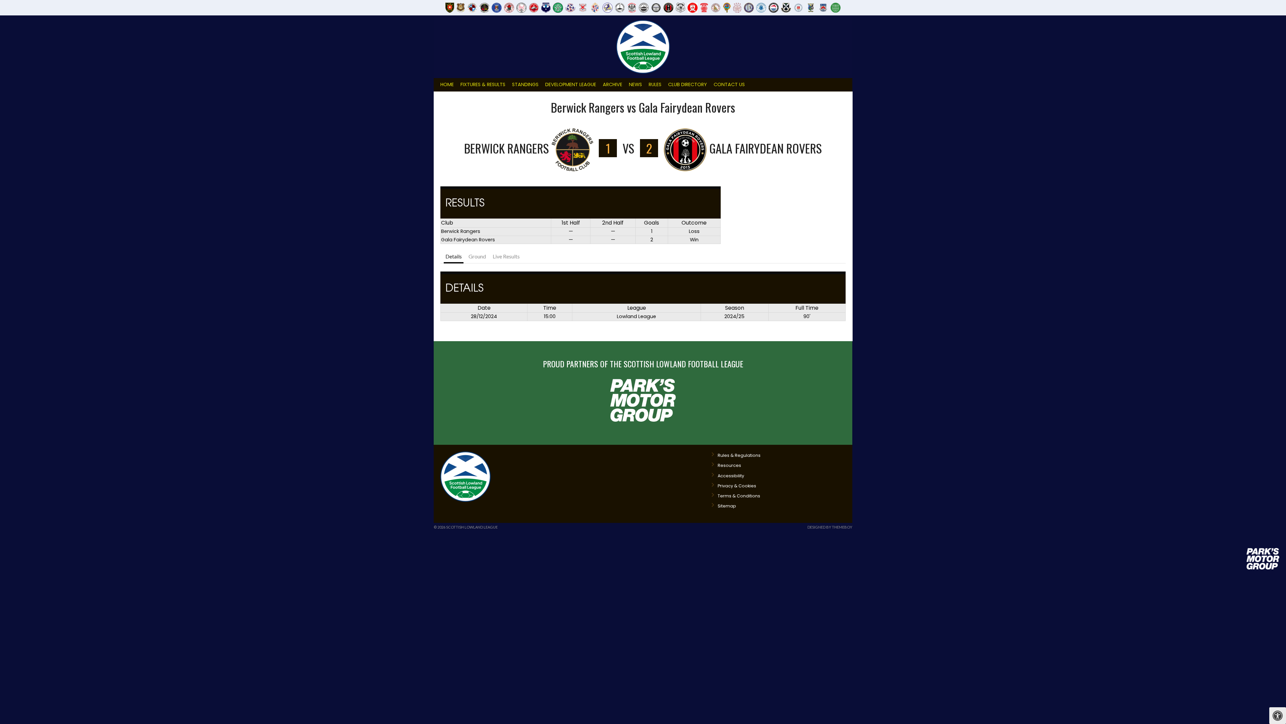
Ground (477, 256)
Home (447, 84)
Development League (570, 84)
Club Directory (687, 84)
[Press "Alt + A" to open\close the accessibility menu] (1277, 715)
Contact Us (729, 84)
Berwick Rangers (460, 231)
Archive (612, 84)
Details (453, 256)
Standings (525, 84)
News (635, 84)
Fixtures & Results (482, 84)
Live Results (506, 256)
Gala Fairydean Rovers (468, 239)
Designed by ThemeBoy (829, 527)
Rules (655, 84)
